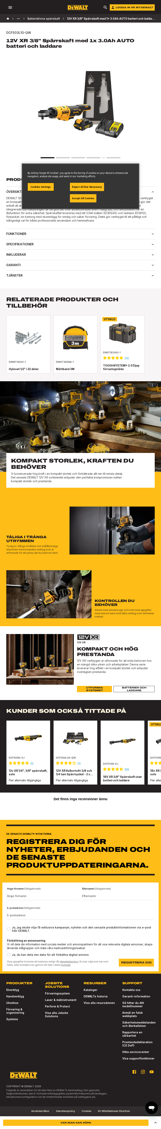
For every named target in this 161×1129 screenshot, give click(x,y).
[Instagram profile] (143, 1072)
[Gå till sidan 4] (93, 157)
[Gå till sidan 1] (47, 157)
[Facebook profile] (134, 1072)
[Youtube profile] (151, 1072)
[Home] (7, 19)
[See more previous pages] (18, 19)
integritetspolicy (69, 961)
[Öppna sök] (105, 7)
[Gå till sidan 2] (63, 157)
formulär (65, 964)
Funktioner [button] (16, 234)
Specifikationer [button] (20, 244)
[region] (80, 756)
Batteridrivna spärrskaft (43, 18)
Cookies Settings (41, 186)
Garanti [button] (13, 265)
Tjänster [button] (14, 275)
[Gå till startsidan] (78, 8)
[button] (155, 1122)
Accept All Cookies (83, 198)
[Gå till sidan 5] (113, 157)
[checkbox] (8, 929)
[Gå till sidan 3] (78, 157)
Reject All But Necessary (87, 186)
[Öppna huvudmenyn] (10, 7)
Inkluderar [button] (16, 255)
